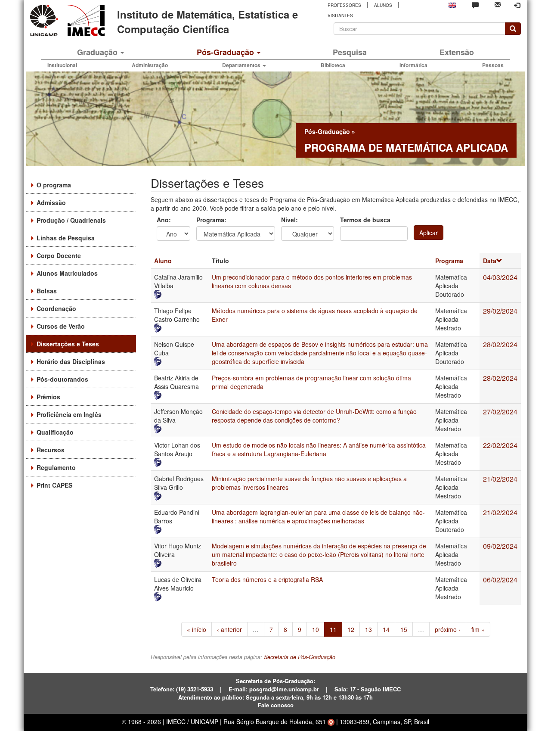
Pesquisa (350, 52)
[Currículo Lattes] (179, 294)
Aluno (163, 260)
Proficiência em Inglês (69, 414)
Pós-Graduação (226, 52)
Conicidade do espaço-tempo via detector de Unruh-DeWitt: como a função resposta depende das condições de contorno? (314, 415)
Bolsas (47, 290)
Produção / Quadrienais (71, 220)
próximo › (448, 629)
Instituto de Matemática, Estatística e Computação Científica (207, 21)
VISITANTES (340, 15)
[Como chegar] (331, 721)
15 (403, 629)
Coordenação (56, 308)
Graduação (98, 52)
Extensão (457, 52)
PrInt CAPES (54, 485)
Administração (150, 65)
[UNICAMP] (45, 20)
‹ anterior (229, 629)
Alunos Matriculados (67, 273)
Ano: (164, 219)
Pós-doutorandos (62, 379)
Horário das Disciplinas (71, 361)
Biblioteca (333, 65)
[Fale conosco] (475, 4)
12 (350, 629)
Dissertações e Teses (68, 343)
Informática (413, 65)
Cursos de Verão (61, 326)
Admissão (51, 202)
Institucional (62, 65)
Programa (449, 260)
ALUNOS (383, 5)
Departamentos (242, 65)
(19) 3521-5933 (194, 689)
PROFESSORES (344, 5)
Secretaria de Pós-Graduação (299, 657)
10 (315, 629)
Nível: (289, 219)
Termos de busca (365, 219)
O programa (54, 184)
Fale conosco (276, 705)
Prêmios (48, 396)
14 (386, 629)
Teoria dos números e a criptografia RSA (267, 579)
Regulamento (56, 467)
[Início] (85, 20)
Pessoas (493, 65)
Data (489, 260)
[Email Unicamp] (498, 4)
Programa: (211, 219)
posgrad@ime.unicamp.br (284, 689)
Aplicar (428, 232)
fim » (478, 629)
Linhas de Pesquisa (66, 237)
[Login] (517, 5)
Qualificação (55, 432)
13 (368, 629)
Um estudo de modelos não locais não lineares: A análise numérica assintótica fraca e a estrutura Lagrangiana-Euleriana (319, 449)
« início (196, 629)
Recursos (51, 449)
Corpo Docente (59, 255)
